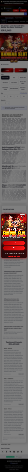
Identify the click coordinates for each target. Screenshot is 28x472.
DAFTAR (14, 247)
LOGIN (14, 243)
